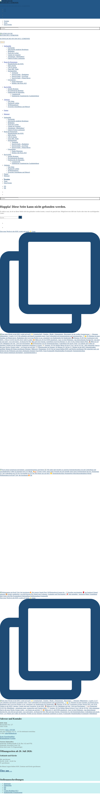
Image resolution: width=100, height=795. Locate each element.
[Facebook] (4, 222)
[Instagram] (4, 226)
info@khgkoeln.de (11, 733)
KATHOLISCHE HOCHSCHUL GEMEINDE (15, 6)
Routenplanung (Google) (7, 738)
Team (5, 23)
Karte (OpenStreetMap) (7, 736)
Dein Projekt (8, 24)
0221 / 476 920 (10, 730)
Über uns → (6, 770)
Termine (6, 21)
